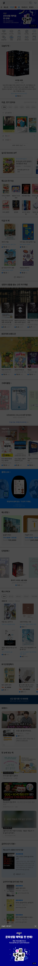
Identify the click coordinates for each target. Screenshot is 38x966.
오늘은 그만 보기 (6, 926)
